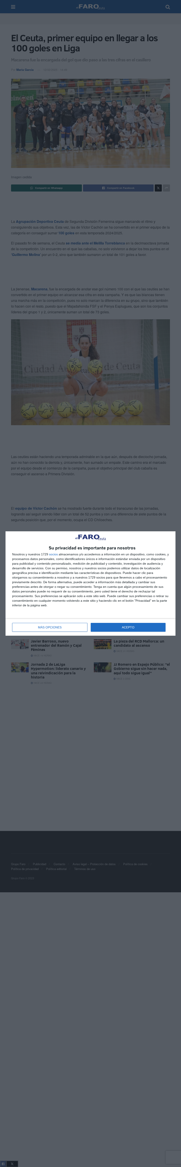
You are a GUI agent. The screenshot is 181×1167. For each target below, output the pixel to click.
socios (53, 554)
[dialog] (90, 583)
